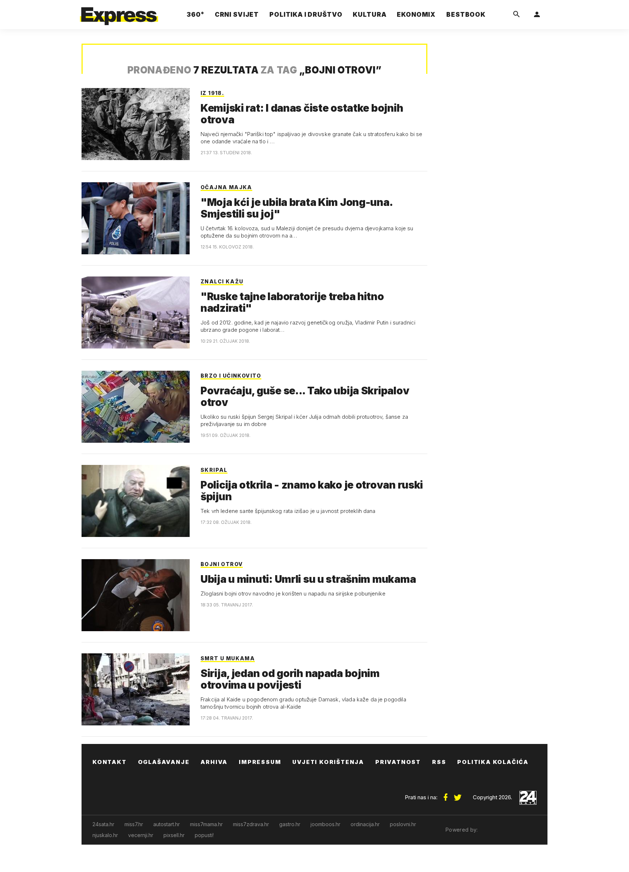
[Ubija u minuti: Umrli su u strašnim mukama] (136, 595)
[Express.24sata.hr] (119, 12)
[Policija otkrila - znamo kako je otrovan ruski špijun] (136, 501)
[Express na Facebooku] (445, 794)
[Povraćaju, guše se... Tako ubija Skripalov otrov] (136, 407)
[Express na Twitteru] (457, 794)
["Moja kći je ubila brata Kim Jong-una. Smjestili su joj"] (136, 218)
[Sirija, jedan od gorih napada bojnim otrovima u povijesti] (136, 689)
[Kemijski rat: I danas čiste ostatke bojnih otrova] (136, 124)
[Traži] (516, 14)
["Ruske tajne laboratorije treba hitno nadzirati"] (136, 312)
